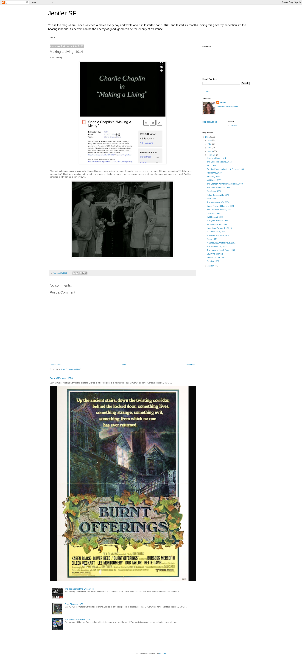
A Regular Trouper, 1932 (217, 221)
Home (52, 37)
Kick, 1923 (211, 165)
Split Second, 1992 (215, 217)
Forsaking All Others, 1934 (218, 235)
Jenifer (223, 102)
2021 (207, 137)
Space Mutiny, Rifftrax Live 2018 (220, 206)
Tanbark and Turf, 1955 (217, 224)
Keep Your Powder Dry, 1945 (219, 228)
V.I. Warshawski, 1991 (216, 232)
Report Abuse (209, 121)
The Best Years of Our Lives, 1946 (79, 589)
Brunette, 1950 (213, 177)
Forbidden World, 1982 (217, 246)
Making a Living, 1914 (216, 158)
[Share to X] (79, 273)
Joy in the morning (215, 254)
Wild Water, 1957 (214, 180)
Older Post (190, 365)
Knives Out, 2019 (214, 173)
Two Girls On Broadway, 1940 (219, 210)
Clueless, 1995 (213, 213)
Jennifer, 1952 (213, 261)
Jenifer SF (62, 13)
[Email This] (74, 273)
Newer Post (55, 365)
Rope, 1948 (212, 239)
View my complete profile (227, 106)
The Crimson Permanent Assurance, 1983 (225, 184)
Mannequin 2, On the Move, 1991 (221, 243)
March (210, 151)
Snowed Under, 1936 (216, 257)
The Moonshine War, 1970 (218, 202)
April (209, 148)
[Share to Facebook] (82, 273)
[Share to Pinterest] (85, 273)
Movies (234, 125)
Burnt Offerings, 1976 (61, 378)
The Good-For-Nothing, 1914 (219, 162)
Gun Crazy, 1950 (214, 191)
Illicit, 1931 (211, 199)
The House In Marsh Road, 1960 (221, 250)
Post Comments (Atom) (71, 369)
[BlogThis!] (76, 273)
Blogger (162, 653)
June (209, 140)
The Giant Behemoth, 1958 (218, 188)
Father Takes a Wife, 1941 (218, 195)
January (211, 266)
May (209, 144)
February (211, 155)
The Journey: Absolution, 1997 (78, 619)
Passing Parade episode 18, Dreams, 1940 (225, 169)
